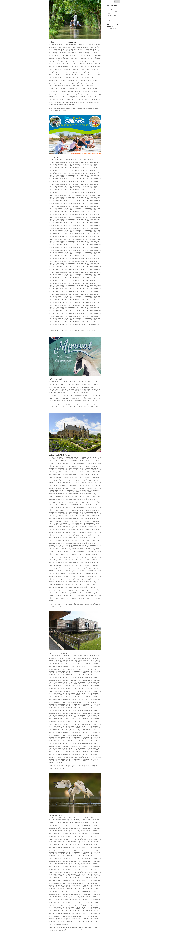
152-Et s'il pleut (85, 592)
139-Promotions (94, 83)
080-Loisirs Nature (57, 242)
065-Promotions (65, 515)
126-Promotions (89, 71)
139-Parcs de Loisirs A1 (84, 304)
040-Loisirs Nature (74, 200)
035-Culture (86, 487)
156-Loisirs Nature (57, 101)
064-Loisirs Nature (74, 225)
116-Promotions (74, 61)
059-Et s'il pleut (78, 509)
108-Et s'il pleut (64, 383)
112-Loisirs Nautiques (92, 57)
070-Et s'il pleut (92, 518)
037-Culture (67, 197)
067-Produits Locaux (94, 228)
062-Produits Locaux (76, 224)
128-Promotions (65, 571)
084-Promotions (59, 532)
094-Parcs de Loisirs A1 (84, 257)
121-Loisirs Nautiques (73, 66)
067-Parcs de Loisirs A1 (84, 228)
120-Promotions (88, 564)
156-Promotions (74, 101)
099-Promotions (91, 44)
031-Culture (67, 191)
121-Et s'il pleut (91, 390)
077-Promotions (59, 526)
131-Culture (69, 75)
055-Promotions (79, 505)
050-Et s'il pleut (72, 501)
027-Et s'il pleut (63, 480)
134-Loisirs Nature (71, 79)
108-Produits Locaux (59, 272)
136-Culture (75, 80)
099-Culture (66, 44)
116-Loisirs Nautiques (66, 61)
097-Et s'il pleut (63, 543)
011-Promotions (72, 466)
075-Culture (84, 236)
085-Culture (67, 247)
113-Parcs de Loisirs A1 (66, 277)
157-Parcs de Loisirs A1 (84, 322)
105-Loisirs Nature (64, 50)
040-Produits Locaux (94, 200)
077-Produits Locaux (76, 239)
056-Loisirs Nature (57, 217)
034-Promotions (79, 487)
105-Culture (57, 50)
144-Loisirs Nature (83, 88)
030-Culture (84, 189)
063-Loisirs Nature (91, 224)
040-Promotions (64, 682)
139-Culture (69, 83)
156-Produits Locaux (59, 322)
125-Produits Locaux (76, 289)
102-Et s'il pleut (56, 548)
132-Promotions (74, 77)
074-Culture (78, 704)
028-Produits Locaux (94, 187)
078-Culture (84, 239)
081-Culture (84, 242)
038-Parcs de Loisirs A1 (66, 198)
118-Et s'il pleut (77, 389)
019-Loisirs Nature (74, 178)
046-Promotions (72, 498)
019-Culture (67, 178)
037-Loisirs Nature (74, 197)
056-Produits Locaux (76, 217)
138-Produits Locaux (59, 304)
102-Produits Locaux (59, 266)
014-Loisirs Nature (57, 173)
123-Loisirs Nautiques (86, 68)
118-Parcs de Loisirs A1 (84, 282)
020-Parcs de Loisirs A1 (66, 180)
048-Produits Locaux (59, 209)
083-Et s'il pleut (63, 531)
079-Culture (67, 241)
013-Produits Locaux (94, 172)
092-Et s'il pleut (72, 539)
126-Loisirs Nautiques (80, 71)
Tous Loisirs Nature (53, 104)
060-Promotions (72, 510)
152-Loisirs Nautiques (92, 96)
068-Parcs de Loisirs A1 (66, 230)
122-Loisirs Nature (96, 66)
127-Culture (96, 71)
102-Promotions (84, 47)
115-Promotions (94, 60)
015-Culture (84, 173)
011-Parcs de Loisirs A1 (66, 170)
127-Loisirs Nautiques (60, 72)
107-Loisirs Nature (76, 52)
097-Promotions (79, 543)
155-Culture (69, 99)
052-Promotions (94, 502)
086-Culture (94, 532)
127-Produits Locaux (94, 291)
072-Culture (84, 233)
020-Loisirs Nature (57, 180)
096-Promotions (64, 720)
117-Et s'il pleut (56, 389)
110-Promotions (89, 55)
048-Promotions (79, 499)
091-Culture (67, 253)
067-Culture (67, 228)
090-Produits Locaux (59, 253)
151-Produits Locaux (94, 316)
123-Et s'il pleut (83, 392)
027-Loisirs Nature (91, 186)
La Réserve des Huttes (58, 653)
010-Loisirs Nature (74, 169)
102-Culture (59, 47)
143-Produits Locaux (76, 308)
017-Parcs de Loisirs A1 (66, 176)
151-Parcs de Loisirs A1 (84, 316)
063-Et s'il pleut (92, 512)
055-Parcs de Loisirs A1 (84, 216)
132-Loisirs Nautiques (66, 77)
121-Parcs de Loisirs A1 (84, 285)
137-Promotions (82, 82)
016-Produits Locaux (94, 175)
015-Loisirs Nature (91, 173)
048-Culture (84, 208)
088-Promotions (72, 535)
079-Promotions (65, 527)
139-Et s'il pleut (63, 581)
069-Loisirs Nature (91, 230)
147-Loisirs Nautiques (86, 91)
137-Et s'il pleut (56, 579)
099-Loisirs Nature (73, 44)
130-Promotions (62, 75)
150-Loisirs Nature (71, 94)
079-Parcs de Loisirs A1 (84, 241)
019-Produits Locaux (94, 178)
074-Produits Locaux (76, 236)
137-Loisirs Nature (64, 82)
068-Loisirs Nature (57, 230)
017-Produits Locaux (76, 176)
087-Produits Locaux (59, 250)
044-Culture (94, 494)
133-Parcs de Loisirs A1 (84, 297)
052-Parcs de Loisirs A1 (84, 213)
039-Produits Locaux (59, 200)
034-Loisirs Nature (74, 194)
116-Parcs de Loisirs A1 (66, 280)
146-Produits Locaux (76, 311)
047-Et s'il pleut (85, 498)
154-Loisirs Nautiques (53, 99)
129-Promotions (82, 74)
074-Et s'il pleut (56, 523)
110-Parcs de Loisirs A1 (66, 274)
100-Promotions (71, 46)
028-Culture (67, 187)
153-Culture (57, 97)
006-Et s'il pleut (63, 462)
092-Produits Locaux (76, 255)
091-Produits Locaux (94, 253)
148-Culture (67, 313)
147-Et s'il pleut (92, 587)
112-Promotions (59, 557)
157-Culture (81, 101)
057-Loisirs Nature (91, 217)
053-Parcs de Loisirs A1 (66, 214)
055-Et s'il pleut (63, 505)
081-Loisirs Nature (91, 242)
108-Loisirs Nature (57, 53)
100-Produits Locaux (94, 263)
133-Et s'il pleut (92, 575)
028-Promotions (59, 482)
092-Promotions (88, 539)
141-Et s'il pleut (72, 582)
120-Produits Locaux (59, 285)
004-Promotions (72, 460)
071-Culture (65, 520)
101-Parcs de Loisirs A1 (66, 264)
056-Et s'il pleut (92, 505)
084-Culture (84, 246)
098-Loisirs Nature (57, 261)
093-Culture (84, 255)
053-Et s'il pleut (56, 504)
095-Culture (78, 718)
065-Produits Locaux (76, 227)
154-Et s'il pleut (92, 593)
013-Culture (67, 172)
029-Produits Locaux (76, 189)
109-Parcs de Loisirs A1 (84, 272)
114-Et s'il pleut (91, 386)
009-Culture (84, 167)
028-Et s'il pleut (92, 480)
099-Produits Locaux (59, 263)
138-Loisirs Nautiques (53, 83)
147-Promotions (94, 91)
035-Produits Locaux (76, 195)
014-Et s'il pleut (92, 468)
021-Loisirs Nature (91, 180)
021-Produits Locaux (59, 181)
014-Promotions (59, 469)
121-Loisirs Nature (64, 66)
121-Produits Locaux (94, 285)
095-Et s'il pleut (56, 542)
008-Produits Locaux (76, 167)
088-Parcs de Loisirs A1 (84, 250)
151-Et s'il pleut (56, 592)
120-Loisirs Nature (83, 64)
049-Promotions (59, 501)
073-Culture (67, 234)
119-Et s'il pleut (92, 562)
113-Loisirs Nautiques (73, 58)
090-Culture (84, 252)
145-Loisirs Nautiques (73, 90)
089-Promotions (64, 715)
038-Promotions (94, 490)
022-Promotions (88, 476)
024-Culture (84, 183)
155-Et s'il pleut (72, 595)
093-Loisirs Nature (91, 255)
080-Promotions (94, 527)
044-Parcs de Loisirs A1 (66, 205)
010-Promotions (94, 465)
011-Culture (78, 661)
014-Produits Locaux (76, 173)
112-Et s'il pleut (92, 556)
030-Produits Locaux (59, 191)
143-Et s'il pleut (78, 584)
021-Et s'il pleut (92, 474)
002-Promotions (65, 458)
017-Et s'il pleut (78, 471)
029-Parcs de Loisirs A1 (66, 189)
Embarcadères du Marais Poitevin (62, 42)
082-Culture (67, 244)
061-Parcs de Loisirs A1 (84, 222)
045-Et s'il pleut (78, 496)
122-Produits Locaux (76, 286)
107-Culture (69, 52)
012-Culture (84, 170)
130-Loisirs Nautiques (53, 75)
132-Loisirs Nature (57, 77)
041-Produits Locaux (76, 202)
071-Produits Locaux (76, 233)
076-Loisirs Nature (74, 238)
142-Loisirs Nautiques (80, 86)
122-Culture (89, 66)
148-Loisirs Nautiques (66, 93)
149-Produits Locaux (76, 315)
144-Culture (75, 88)
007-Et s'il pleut (92, 462)
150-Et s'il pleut (78, 590)
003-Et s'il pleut (78, 458)
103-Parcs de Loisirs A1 (84, 266)
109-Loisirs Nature (89, 53)
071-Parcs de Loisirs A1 (66, 233)
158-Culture (64, 102)
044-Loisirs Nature (57, 205)
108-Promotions (74, 53)
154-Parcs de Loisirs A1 (84, 319)
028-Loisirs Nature (74, 187)
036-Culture (84, 195)
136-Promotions (94, 578)
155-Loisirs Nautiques (86, 99)
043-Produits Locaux (94, 203)
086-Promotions (65, 534)
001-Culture (66, 159)
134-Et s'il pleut (69, 400)
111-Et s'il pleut (77, 384)
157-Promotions (57, 102)
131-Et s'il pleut (56, 398)
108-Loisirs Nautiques (66, 53)
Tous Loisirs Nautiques (63, 104)
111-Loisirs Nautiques (60, 57)
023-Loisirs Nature (57, 183)
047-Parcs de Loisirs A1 (66, 208)
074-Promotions (72, 523)
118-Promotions (89, 63)
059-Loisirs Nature (57, 220)
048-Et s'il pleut (63, 499)
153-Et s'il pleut (63, 593)
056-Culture (86, 505)
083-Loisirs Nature (57, 246)
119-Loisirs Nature (57, 283)
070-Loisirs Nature (74, 231)
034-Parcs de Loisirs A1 (84, 194)
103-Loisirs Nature (74, 266)
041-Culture (57, 493)
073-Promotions (94, 521)
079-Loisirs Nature (74, 241)
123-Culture (69, 68)
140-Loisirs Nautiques (66, 85)
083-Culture (57, 531)
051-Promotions (65, 502)
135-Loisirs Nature (91, 299)
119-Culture (96, 63)
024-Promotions (94, 477)
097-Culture (67, 260)
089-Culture (78, 535)
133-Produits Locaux (94, 297)
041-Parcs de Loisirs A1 (66, 202)
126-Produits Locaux (59, 291)
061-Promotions (64, 696)
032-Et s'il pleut (56, 485)
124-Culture (67, 288)
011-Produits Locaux (76, 170)
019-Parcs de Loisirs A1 (84, 178)
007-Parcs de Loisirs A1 (84, 165)
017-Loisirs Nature (57, 176)
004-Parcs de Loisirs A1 (84, 162)
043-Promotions (88, 494)
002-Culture (95, 457)
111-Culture (96, 55)
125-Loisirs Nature (89, 69)
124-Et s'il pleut (56, 394)
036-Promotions (88, 488)
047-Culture (78, 498)
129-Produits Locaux (59, 294)
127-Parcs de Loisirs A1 (84, 291)
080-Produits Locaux (76, 242)
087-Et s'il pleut (78, 534)
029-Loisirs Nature (57, 189)
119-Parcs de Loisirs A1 (66, 283)
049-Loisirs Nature (74, 209)
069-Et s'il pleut (63, 518)
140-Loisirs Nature (57, 85)
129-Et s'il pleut (61, 397)
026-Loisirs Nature (57, 186)
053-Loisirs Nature (57, 214)
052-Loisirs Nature (74, 213)
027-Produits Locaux (59, 187)
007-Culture (67, 165)
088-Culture (67, 250)
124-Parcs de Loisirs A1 (84, 288)
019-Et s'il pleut (85, 472)
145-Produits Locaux (94, 310)
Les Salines (53, 157)
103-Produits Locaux (94, 266)
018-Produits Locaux (59, 178)
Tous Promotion (72, 104)
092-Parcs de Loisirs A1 (66, 255)
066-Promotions (94, 515)
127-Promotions (69, 72)
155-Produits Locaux (76, 321)
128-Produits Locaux (76, 293)
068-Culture (78, 516)
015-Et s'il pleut (72, 469)
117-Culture (81, 61)
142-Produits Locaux (94, 307)
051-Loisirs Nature (91, 211)
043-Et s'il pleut (72, 494)
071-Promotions (88, 520)
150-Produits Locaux (59, 316)
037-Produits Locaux (94, 197)
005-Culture (78, 460)
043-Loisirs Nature (74, 203)
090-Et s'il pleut (63, 537)
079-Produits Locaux (94, 241)
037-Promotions (65, 490)
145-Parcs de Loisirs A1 (84, 310)
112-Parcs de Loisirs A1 (84, 275)
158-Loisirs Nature (71, 102)
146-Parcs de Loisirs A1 (66, 311)
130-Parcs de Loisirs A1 (84, 294)
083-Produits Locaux (76, 246)
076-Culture (67, 238)
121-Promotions (82, 66)
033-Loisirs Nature (91, 192)
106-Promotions (62, 52)
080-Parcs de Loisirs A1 (66, 242)
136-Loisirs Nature (83, 80)
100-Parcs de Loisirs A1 (84, 263)
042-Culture (84, 202)
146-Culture (89, 90)
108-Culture (84, 271)
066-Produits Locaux (59, 228)
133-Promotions (57, 79)
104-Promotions (79, 549)
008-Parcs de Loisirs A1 (66, 167)
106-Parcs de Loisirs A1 (84, 269)
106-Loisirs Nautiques (53, 52)
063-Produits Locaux (59, 225)
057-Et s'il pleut (72, 507)
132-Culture (84, 296)
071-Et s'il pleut (72, 520)
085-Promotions (88, 532)
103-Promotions (66, 49)
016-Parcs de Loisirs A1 (84, 175)
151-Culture (96, 94)
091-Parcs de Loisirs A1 (84, 253)
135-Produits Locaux (59, 301)
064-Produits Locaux (94, 225)
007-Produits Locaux (94, 165)
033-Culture (84, 192)
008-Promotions (88, 463)
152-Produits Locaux (76, 318)
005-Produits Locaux (76, 164)
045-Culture (84, 205)
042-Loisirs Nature (91, 202)
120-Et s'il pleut (69, 390)
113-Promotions (82, 58)
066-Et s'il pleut (78, 515)
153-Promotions (82, 97)
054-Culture (84, 214)
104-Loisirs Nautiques (89, 49)
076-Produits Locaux (94, 238)
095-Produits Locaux (76, 258)
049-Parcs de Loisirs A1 (84, 209)
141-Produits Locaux (59, 307)
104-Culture (72, 49)
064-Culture (67, 225)
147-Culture (69, 91)
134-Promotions (89, 79)
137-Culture (57, 82)
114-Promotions (62, 60)
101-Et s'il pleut (78, 546)
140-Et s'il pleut (92, 581)
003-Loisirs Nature (91, 161)
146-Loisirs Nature (96, 90)
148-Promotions (74, 93)
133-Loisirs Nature (89, 77)
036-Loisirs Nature (91, 195)
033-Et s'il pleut (85, 485)
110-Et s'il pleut (56, 384)
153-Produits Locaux (59, 319)
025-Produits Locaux (94, 184)
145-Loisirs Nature (64, 90)
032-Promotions (72, 485)
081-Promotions (72, 529)
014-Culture (86, 468)
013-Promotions (79, 468)
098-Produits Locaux (76, 261)
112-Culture (75, 57)
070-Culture (67, 231)
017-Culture (71, 471)
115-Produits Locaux (94, 279)
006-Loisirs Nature (91, 164)
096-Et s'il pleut (85, 542)
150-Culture (64, 94)
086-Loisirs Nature (57, 249)
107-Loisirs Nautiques (86, 52)
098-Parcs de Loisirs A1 (66, 261)
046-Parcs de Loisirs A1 (84, 206)
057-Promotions (88, 507)
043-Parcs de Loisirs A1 (84, 203)
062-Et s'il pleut (63, 512)
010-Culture (67, 169)
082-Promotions (64, 710)
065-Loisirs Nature (57, 227)
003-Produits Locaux (59, 162)
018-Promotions (72, 472)
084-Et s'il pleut (92, 531)
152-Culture (75, 96)
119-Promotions (69, 64)
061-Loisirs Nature (74, 222)
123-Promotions (94, 68)
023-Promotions (65, 477)
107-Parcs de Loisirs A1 (66, 271)
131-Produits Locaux (76, 296)
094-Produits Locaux (94, 257)
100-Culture (98, 44)
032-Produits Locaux (76, 192)
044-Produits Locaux (76, 205)
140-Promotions (74, 85)
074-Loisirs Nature (57, 236)
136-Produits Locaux (94, 301)
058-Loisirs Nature (74, 219)
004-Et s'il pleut (56, 460)
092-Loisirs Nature (57, 255)
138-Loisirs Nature (96, 82)
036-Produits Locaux (59, 197)
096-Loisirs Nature (91, 258)
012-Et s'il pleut (85, 466)
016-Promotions (65, 471)
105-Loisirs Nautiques (73, 50)
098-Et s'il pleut (92, 543)
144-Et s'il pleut (56, 586)
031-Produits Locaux (94, 191)
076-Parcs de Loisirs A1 (84, 238)
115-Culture (69, 60)
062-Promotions (79, 512)
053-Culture (78, 690)
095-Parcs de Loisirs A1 (66, 258)
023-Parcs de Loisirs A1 (66, 183)
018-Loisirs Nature (91, 176)
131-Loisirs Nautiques (86, 75)
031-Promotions (94, 484)
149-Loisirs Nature (89, 93)
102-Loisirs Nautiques (75, 47)
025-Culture (67, 184)
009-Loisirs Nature (91, 167)
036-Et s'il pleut (72, 488)
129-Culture (57, 74)
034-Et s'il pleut (63, 487)
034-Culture (67, 194)
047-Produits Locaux (76, 208)
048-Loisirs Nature (91, 208)
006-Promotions (79, 462)
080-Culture (71, 527)
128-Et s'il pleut (91, 395)
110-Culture (64, 55)
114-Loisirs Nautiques (53, 60)
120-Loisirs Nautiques (92, 64)
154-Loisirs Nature (96, 97)
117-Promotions (57, 63)
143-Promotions (69, 88)
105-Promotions (82, 50)
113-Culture (57, 58)
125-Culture (81, 69)
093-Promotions (65, 540)
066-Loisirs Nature (91, 227)
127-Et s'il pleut (69, 395)
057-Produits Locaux (59, 219)
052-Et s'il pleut (78, 502)
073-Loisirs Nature (74, 234)
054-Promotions (64, 691)
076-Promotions (79, 524)
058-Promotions (65, 509)
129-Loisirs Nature (64, 74)
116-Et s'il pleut (83, 387)
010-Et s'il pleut (78, 465)
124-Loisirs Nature (57, 69)
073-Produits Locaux (94, 234)
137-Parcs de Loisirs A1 (66, 302)
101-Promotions (52, 47)
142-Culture (64, 86)
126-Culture (64, 71)
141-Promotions (57, 86)
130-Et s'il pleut (83, 397)
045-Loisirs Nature (91, 205)
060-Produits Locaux (59, 222)
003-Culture (84, 161)
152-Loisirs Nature (83, 96)
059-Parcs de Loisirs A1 (66, 220)
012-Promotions (64, 663)
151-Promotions (69, 96)
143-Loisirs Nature (57, 308)
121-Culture (57, 66)
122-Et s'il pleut (61, 392)
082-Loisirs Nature (74, 244)
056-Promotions (59, 507)
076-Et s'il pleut (63, 524)
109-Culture (81, 53)
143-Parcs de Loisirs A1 (66, 308)
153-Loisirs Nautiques (73, 97)
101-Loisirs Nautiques (94, 46)
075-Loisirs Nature (91, 236)
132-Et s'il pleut (77, 398)
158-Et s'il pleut (56, 598)
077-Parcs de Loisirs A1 (66, 239)
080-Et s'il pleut (78, 527)
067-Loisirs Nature (74, 228)
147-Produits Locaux (59, 313)
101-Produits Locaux (76, 264)
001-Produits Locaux (92, 159)
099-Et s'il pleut (72, 545)
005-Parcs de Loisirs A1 (66, 164)
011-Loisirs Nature (57, 170)
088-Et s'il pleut (56, 535)
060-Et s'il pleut (56, 510)
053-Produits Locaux (76, 214)
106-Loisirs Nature (96, 50)
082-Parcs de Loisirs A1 (84, 244)
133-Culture (81, 77)
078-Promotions (88, 526)
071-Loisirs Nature (57, 233)
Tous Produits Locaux (62, 326)
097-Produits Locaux (94, 260)
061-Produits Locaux (94, 222)
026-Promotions (64, 672)
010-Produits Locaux (94, 169)
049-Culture (67, 209)
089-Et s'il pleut (85, 535)
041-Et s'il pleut (63, 493)
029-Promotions (88, 482)
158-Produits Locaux (76, 324)
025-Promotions (72, 479)
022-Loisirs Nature (74, 181)
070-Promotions (59, 520)
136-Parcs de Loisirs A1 (84, 301)
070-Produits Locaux (94, 231)
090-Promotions (79, 537)
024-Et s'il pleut (78, 477)
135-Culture (96, 79)
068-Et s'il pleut (85, 516)
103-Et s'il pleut (85, 548)
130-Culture (89, 74)
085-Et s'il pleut (72, 532)
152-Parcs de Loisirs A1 (66, 318)
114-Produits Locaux (59, 279)
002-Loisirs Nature (57, 161)
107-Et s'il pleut (94, 381)
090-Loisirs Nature (91, 252)
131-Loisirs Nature (76, 75)
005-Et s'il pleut (85, 460)
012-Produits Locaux (59, 172)
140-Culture (86, 581)
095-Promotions (72, 542)
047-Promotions (64, 687)
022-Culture (67, 181)
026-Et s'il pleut (85, 479)
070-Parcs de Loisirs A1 (84, 231)
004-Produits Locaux (94, 162)
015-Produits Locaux (59, 175)
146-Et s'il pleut (63, 587)
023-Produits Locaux (76, 183)
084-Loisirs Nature (91, 246)
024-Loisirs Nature (91, 183)
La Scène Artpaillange (57, 379)
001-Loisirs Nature (73, 159)
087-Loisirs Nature (91, 249)
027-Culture (84, 186)
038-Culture (71, 490)
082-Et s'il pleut (85, 529)
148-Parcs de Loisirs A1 (84, 313)
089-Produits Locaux (76, 252)
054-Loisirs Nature (91, 214)
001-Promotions (88, 457)
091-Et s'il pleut (92, 537)
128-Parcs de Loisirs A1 (66, 293)
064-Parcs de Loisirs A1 (84, 225)
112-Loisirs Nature (83, 57)
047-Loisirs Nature (57, 208)
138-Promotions (62, 83)
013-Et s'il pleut (63, 468)
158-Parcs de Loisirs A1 (66, 324)
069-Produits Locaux (59, 231)
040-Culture (67, 200)
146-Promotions (62, 91)
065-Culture (94, 513)
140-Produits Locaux (76, 305)
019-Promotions (64, 668)
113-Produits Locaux (76, 277)
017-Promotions (94, 471)
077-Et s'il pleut (92, 524)
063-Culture (84, 224)
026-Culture (78, 479)
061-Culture (67, 222)
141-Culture (81, 85)
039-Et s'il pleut (56, 491)
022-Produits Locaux (94, 181)
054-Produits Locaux (59, 216)
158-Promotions (89, 102)
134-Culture (64, 79)
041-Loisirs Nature (57, 202)
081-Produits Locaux (59, 244)
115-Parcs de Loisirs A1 (84, 279)
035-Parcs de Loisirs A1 (66, 195)
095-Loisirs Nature (57, 258)
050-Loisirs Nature (57, 211)
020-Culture (57, 474)
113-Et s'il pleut (69, 386)
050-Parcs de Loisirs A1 (66, 211)
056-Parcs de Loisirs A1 (66, 217)
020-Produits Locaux (76, 180)
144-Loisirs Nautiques (92, 88)
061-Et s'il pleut (85, 510)
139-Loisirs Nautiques (86, 83)
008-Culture (65, 463)
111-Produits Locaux (59, 275)
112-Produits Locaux (94, 275)
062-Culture (57, 512)
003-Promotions (94, 458)
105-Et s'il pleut (92, 549)
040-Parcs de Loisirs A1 (84, 200)
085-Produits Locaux (94, 247)
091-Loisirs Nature (74, 253)
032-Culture (78, 676)
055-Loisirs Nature (74, 216)
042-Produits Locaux (59, 203)
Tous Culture (96, 102)
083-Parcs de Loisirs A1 (66, 246)
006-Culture (84, 164)
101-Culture (77, 46)
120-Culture (75, 64)
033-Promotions (64, 677)
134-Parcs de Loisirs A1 (66, 299)
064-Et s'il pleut (72, 513)
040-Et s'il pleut (85, 491)
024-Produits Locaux (59, 184)
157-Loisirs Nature (89, 101)
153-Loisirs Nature (64, 97)
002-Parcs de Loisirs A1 (66, 161)
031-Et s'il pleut (78, 484)
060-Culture (84, 220)
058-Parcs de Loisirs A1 (84, 219)
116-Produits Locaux (76, 280)
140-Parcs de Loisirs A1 (66, 305)
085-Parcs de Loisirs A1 (84, 247)
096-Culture (84, 258)
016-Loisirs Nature (74, 175)
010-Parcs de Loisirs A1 (84, 169)
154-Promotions (62, 99)
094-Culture (67, 257)
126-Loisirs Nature (71, 71)
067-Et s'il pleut (56, 516)
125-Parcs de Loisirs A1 (66, 289)
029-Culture (65, 482)
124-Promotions (74, 69)
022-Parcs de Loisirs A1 (84, 181)
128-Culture (75, 72)
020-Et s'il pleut (63, 474)
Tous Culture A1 (85, 400)
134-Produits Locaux (76, 299)
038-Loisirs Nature (57, 198)
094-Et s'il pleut (78, 540)
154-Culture (89, 97)
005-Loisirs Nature (57, 164)
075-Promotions (64, 705)
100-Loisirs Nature (53, 46)
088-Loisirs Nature (74, 250)
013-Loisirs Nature (74, 172)
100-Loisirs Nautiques (62, 46)
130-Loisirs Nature (96, 74)
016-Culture (67, 175)
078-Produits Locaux (59, 241)
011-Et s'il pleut (56, 466)
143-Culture (96, 86)
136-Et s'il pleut (78, 578)
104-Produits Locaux (76, 267)
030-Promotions (65, 484)
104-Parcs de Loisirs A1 (66, 267)
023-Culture (94, 476)
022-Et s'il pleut (72, 476)
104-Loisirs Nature (80, 49)
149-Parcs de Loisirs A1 (66, 315)
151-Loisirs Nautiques (60, 96)
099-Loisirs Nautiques (82, 44)
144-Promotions (72, 586)
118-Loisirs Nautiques (80, 63)
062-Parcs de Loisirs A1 (66, 224)
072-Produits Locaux (59, 234)
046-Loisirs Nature (74, 206)
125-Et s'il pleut (77, 394)
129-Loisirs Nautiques (73, 74)
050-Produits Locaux (76, 211)
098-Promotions (59, 545)
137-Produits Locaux (76, 302)
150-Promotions (89, 94)
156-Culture (84, 321)
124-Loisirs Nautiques (66, 69)
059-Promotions (94, 509)
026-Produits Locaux (76, 186)
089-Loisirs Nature (57, 252)
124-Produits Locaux (94, 288)
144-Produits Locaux (59, 310)
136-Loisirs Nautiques (92, 80)
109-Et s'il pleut (86, 383)
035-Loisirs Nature (57, 195)
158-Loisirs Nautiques (80, 102)
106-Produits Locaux (94, 269)
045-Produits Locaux (59, 206)
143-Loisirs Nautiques (60, 88)
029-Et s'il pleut (72, 482)
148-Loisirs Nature (57, 93)
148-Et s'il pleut (72, 589)
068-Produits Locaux (76, 230)
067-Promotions (72, 516)
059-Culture (71, 509)
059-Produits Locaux (76, 220)
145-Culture (57, 90)
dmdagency (53, 44)
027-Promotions (79, 480)
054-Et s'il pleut (85, 504)
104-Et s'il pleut (63, 549)
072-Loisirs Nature (91, 233)
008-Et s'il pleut (72, 463)
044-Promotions (65, 496)
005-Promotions (66, 658)
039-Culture (84, 198)
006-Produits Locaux (59, 165)
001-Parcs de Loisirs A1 (83, 159)
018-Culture (84, 176)
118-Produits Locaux (94, 282)
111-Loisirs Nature (91, 274)
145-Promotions (82, 90)
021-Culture (84, 180)
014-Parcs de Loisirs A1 (66, 173)
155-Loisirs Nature (76, 99)
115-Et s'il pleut (61, 387)
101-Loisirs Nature (85, 46)
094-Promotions (94, 540)
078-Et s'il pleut (72, 526)
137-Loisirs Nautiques (73, 82)
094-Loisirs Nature (74, 257)
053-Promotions (72, 504)
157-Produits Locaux (94, 322)
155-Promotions (94, 99)
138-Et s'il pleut (85, 579)
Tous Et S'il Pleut (93, 400)
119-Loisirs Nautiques (60, 64)
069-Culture (84, 230)
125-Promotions (57, 71)
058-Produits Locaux (94, 219)
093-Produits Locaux (59, 257)
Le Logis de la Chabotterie (59, 455)
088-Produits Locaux (94, 250)
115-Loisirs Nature (76, 60)
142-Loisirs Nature (71, 86)
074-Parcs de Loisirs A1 (66, 236)
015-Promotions (88, 469)
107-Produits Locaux (76, 271)
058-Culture (67, 219)
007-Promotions (59, 463)
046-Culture (67, 206)
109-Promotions (57, 55)
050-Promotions (88, 501)
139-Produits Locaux (94, 304)
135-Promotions (69, 80)
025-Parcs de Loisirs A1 (84, 184)
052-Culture (67, 213)
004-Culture (67, 162)
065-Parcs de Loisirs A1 (66, 227)
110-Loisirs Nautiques (80, 55)
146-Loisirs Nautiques (53, 91)
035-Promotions (59, 488)
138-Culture (89, 82)
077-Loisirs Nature (57, 239)
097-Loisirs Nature (74, 260)
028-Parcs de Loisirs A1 (84, 187)
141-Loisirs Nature (89, 85)
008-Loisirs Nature (57, 167)
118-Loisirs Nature (71, 63)
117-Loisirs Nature (89, 61)
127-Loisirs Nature (74, 291)
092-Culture (65, 539)
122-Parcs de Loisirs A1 (66, 286)
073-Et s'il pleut (78, 521)
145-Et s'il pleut (85, 586)
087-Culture (84, 249)
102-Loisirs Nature (66, 47)
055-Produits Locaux (94, 216)
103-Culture (91, 47)
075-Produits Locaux (59, 238)
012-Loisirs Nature (91, 170)
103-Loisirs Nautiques (57, 49)
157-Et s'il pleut (78, 597)
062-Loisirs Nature (57, 224)
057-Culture (84, 217)
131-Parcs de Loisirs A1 (66, 296)
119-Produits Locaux (76, 283)
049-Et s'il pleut (92, 499)
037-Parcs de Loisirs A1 (84, 197)
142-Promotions (89, 86)
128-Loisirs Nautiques (92, 72)
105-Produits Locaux (59, 269)
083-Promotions (79, 531)
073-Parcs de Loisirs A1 (84, 234)
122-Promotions (62, 68)
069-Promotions (79, 518)
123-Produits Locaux (59, 288)
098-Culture (86, 543)
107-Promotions (94, 52)
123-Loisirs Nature (76, 68)
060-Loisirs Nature (91, 220)
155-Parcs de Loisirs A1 (66, 321)
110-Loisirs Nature (71, 55)
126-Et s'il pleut (92, 568)
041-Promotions (79, 493)
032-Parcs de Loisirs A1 (66, 192)
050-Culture (65, 501)
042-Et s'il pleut (92, 493)
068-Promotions (64, 701)
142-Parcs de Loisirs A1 (84, 307)
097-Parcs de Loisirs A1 (84, 260)
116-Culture (76, 387)
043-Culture (67, 203)
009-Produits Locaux (59, 169)
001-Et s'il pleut (72, 457)
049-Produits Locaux (94, 209)
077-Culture (86, 524)
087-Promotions (94, 534)
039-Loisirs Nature (91, 198)
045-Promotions (94, 496)
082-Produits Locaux (94, 244)
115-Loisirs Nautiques (86, 60)
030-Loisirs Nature (91, 189)
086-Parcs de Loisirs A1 (66, 249)
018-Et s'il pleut (56, 472)
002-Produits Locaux (76, 161)
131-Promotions (94, 75)
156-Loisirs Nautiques (66, 101)
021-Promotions (59, 476)
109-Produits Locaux (94, 272)
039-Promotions (72, 491)
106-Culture (89, 50)
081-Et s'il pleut (56, 529)
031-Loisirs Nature (74, 191)
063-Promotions (59, 513)
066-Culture (84, 227)
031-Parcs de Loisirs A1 (84, 191)
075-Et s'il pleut (85, 523)
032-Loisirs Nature (57, 192)
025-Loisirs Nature (74, 184)
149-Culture (81, 93)
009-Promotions (65, 465)
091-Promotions (59, 539)
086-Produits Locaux (76, 249)
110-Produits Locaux (76, 274)
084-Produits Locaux (59, 247)
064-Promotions (88, 513)
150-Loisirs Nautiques (80, 94)
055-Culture (67, 216)
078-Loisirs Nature (91, 239)
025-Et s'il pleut (56, 479)
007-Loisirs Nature (74, 165)
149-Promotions (57, 94)
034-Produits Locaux (94, 194)
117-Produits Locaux (59, 282)
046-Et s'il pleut (56, 498)
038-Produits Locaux (76, 198)
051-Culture (84, 211)
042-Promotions (59, 494)
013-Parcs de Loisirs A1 (84, 172)
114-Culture (89, 58)
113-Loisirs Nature (64, 58)
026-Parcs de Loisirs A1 (66, 186)
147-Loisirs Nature (76, 91)
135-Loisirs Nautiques (60, 80)
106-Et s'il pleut (72, 381)
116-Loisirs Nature (57, 61)
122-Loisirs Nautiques (53, 68)
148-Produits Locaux (94, 313)
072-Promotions (65, 521)
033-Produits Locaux (59, 194)
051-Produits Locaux (59, 213)
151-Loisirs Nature (74, 316)
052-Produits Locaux (94, 213)
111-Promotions (69, 57)
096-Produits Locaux (59, 260)
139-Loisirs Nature (76, 83)
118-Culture (64, 63)
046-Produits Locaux (94, 206)
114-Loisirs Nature (96, 58)
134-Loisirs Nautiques (80, 79)
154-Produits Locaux (94, 319)
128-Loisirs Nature (83, 72)
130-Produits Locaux (94, 294)
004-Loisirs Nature (74, 162)
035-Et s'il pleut (92, 487)
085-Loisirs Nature (74, 247)
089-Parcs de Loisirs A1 (66, 252)
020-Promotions (79, 474)
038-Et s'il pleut (78, 490)
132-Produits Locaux (59, 297)
